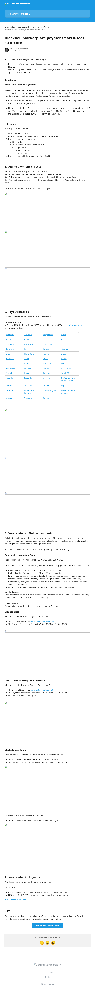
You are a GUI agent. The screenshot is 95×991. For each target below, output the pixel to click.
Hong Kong (29, 354)
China (63, 339)
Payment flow (42, 27)
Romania (28, 373)
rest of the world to (73, 325)
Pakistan (46, 368)
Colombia (10, 344)
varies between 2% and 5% (42, 621)
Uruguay (9, 398)
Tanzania (9, 385)
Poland (9, 373)
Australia (28, 334)
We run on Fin (49, 984)
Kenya (64, 358)
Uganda (64, 385)
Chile (45, 339)
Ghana (8, 354)
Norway (27, 368)
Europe (46, 349)
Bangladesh (48, 334)
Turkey (46, 385)
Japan (45, 358)
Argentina (10, 334)
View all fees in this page (16, 900)
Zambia (46, 398)
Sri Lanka (28, 378)
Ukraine (9, 390)
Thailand (28, 385)
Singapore (47, 373)
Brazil (63, 334)
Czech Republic (49, 344)
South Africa (66, 373)
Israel (26, 358)
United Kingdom (50, 390)
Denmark (10, 349)
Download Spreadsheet (47, 925)
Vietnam (28, 398)
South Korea (11, 378)
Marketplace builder (26, 27)
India (63, 354)
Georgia (64, 349)
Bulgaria (9, 339)
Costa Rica (28, 344)
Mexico (27, 363)
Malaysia (9, 363)
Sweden (46, 378)
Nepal (63, 363)
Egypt (26, 349)
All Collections (10, 27)
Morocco (47, 363)
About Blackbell (47, 972)
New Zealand (11, 368)
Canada (27, 339)
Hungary (46, 354)
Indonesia (10, 358)
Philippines (66, 368)
